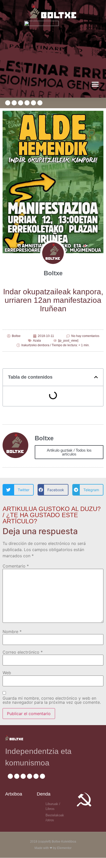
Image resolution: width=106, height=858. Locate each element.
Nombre (12, 631)
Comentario (16, 566)
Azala (37, 340)
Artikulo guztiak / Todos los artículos (69, 452)
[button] (95, 84)
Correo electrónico (23, 652)
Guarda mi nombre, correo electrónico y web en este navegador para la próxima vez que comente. (52, 700)
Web (7, 673)
